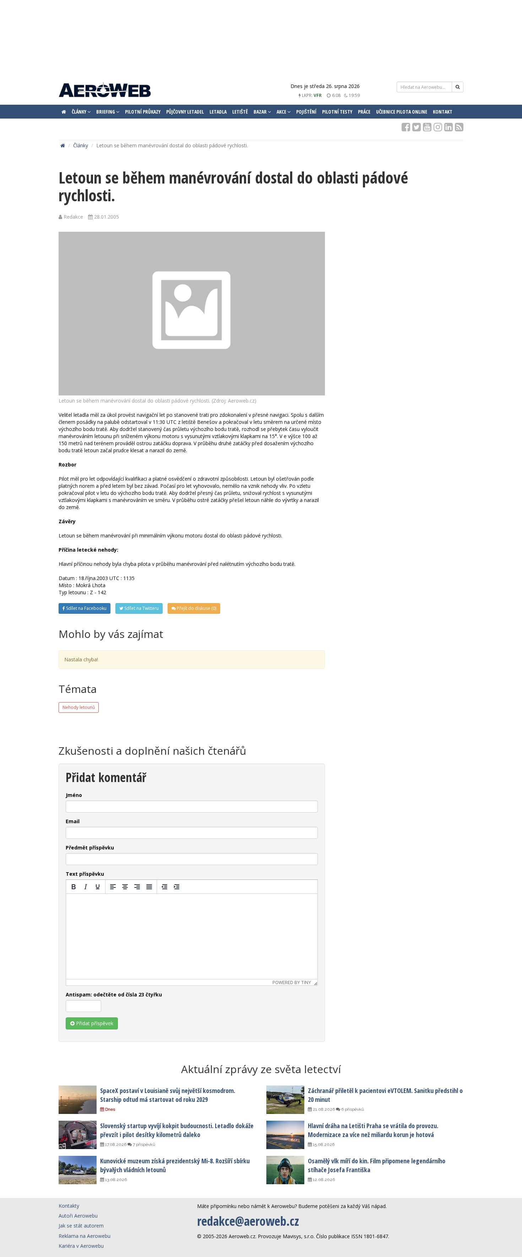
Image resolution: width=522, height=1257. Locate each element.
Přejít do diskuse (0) (196, 608)
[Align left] (113, 887)
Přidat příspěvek (94, 1023)
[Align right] (137, 887)
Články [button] (79, 111)
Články (80, 145)
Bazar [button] (261, 111)
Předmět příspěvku (90, 847)
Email (73, 821)
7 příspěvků (143, 1144)
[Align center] (125, 887)
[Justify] (149, 887)
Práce (364, 111)
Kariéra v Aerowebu (81, 1245)
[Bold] (73, 887)
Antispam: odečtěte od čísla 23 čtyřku (114, 994)
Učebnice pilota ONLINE (401, 111)
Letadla (218, 111)
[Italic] (86, 887)
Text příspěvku (85, 873)
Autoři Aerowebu (78, 1215)
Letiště (240, 111)
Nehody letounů (78, 707)
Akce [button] (282, 111)
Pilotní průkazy (143, 111)
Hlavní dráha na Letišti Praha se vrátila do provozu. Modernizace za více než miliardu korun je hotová (373, 1129)
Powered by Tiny (291, 982)
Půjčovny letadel (185, 111)
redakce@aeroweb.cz (248, 1221)
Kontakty (69, 1205)
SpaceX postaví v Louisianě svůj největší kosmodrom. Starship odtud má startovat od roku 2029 (167, 1094)
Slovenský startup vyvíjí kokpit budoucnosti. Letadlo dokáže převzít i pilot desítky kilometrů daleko (177, 1129)
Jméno (74, 795)
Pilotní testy (337, 111)
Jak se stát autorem (81, 1225)
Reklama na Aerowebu (84, 1236)
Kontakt (442, 111)
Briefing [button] (106, 111)
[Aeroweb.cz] (105, 90)
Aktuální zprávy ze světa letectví (261, 1069)
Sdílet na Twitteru (141, 608)
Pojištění (306, 111)
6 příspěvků (352, 1109)
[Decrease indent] (164, 887)
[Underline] (98, 887)
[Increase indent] (176, 887)
